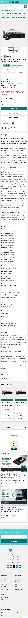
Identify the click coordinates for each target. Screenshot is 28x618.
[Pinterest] (14, 128)
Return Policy (4, 594)
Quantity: (4, 101)
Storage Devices (19, 579)
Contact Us (4, 584)
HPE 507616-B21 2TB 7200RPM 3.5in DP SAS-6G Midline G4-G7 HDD (7, 404)
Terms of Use (4, 589)
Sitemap (3, 602)
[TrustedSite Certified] (14, 70)
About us (3, 581)
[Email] (5, 128)
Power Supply (18, 584)
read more (3, 486)
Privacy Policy (4, 592)
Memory (17, 581)
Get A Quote (4, 579)
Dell (2, 615)
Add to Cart (7, 400)
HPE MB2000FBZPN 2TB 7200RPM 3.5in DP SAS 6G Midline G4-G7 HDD (20, 405)
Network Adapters (19, 589)
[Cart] (26, 2)
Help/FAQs (3, 586)
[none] (14, 34)
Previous (1, 404)
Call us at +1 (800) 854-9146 (14, 562)
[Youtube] (20, 566)
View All (16, 612)
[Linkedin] (17, 566)
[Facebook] (2, 128)
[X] (11, 128)
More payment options (14, 113)
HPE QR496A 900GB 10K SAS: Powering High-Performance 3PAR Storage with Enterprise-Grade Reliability (13, 509)
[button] (14, 117)
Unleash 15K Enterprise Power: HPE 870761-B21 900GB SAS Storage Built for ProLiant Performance (13, 475)
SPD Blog (3, 599)
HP (2, 612)
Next (26, 404)
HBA (16, 586)
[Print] (8, 128)
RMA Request (4, 597)
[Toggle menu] (2, 2)
